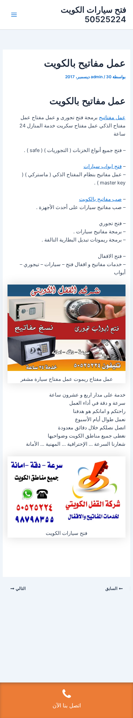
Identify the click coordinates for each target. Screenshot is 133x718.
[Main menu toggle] (14, 15)
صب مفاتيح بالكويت (100, 199)
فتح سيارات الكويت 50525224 (93, 14)
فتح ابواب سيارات (103, 166)
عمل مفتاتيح (112, 117)
